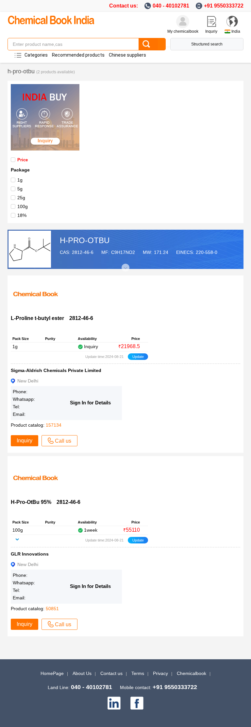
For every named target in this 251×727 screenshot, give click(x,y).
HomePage (52, 673)
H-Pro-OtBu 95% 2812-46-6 (45, 502)
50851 (52, 608)
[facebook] (136, 703)
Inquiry (24, 440)
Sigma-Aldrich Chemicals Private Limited (56, 370)
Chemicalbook (191, 673)
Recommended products (78, 55)
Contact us (111, 673)
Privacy (160, 673)
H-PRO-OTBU (84, 240)
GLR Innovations (30, 554)
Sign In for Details (90, 402)
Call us (63, 441)
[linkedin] (114, 703)
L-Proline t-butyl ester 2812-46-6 (52, 318)
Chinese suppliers (127, 55)
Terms (137, 673)
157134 (53, 425)
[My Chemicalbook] (182, 21)
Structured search (207, 44)
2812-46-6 (82, 252)
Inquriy (211, 31)
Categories (36, 55)
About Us (82, 673)
